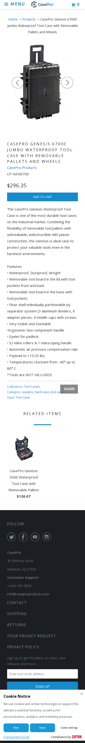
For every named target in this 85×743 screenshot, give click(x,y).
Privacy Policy (23, 647)
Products (29, 19)
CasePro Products (22, 167)
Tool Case (23, 397)
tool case (57, 392)
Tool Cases (32, 386)
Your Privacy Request (31, 635)
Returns (16, 624)
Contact (17, 602)
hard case (42, 392)
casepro (27, 392)
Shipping (17, 613)
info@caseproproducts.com (28, 594)
